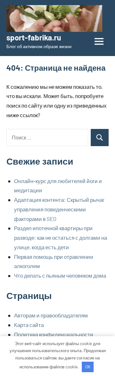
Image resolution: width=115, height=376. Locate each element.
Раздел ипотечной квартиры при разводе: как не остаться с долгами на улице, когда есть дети (60, 237)
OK (87, 366)
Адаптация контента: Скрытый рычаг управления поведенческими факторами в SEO (59, 209)
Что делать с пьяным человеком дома (60, 275)
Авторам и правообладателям (51, 315)
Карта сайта (29, 325)
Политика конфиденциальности (53, 334)
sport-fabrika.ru (33, 37)
